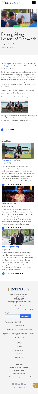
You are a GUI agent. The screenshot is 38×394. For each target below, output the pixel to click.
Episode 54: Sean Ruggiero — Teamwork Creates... (19, 333)
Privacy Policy (19, 364)
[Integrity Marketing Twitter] (22, 383)
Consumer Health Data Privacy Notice (19, 367)
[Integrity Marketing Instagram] (19, 383)
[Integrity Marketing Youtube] (25, 383)
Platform (19, 347)
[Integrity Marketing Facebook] (13, 383)
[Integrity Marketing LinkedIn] (16, 383)
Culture (19, 354)
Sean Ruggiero (5, 66)
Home (19, 343)
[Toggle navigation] (34, 2)
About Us (19, 357)
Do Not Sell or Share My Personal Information (19, 377)
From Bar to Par (19, 337)
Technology (19, 350)
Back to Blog (11, 130)
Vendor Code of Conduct (19, 374)
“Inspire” (8, 63)
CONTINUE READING (14, 185)
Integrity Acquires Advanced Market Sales (19, 329)
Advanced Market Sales (26, 66)
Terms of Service (19, 370)
